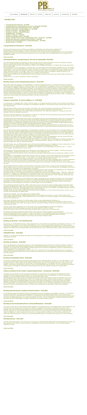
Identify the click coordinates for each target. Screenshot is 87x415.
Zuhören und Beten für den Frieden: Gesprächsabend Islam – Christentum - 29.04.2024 (28, 37)
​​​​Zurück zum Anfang (8, 57)
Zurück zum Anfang (8, 286)
